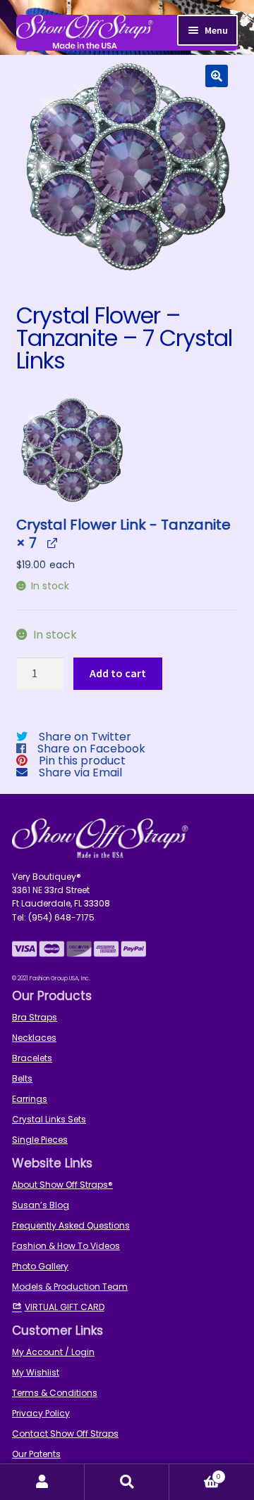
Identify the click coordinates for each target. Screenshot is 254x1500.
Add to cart (118, 673)
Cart (195, 1473)
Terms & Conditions (54, 1393)
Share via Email (80, 772)
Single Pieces (40, 1140)
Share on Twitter (85, 737)
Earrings (29, 1099)
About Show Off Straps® (62, 1185)
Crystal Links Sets (49, 1119)
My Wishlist (35, 1372)
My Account (42, 1482)
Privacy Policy (41, 1413)
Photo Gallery (40, 1266)
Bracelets (32, 1058)
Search (127, 1482)
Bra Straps (34, 1017)
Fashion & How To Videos (66, 1246)
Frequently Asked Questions (71, 1225)
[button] (216, 76)
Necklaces (34, 1038)
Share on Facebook (91, 749)
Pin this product (82, 760)
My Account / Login (53, 1352)
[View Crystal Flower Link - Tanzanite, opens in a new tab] (51, 542)
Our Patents (36, 1454)
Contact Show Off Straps (65, 1434)
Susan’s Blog (40, 1205)
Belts (22, 1078)
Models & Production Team (70, 1287)
